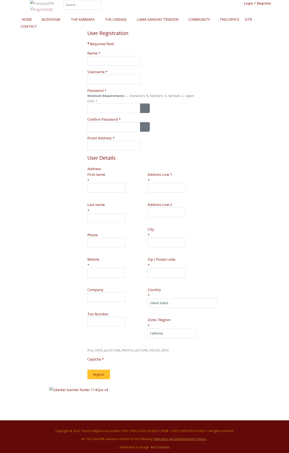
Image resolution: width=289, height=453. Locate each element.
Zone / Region (159, 319)
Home (27, 19)
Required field (100, 43)
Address (94, 168)
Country (154, 289)
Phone (92, 234)
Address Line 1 (160, 174)
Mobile (93, 259)
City (151, 229)
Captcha (95, 359)
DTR (248, 19)
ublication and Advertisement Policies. (181, 439)
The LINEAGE (116, 19)
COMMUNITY (199, 19)
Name (93, 53)
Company (95, 289)
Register (98, 374)
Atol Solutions (160, 447)
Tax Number (98, 314)
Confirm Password (104, 119)
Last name (96, 204)
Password (96, 90)
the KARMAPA (83, 19)
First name (96, 174)
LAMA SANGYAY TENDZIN (158, 19)
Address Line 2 (160, 204)
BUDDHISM (51, 19)
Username (97, 71)
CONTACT (29, 26)
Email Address (100, 138)
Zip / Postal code (161, 259)
